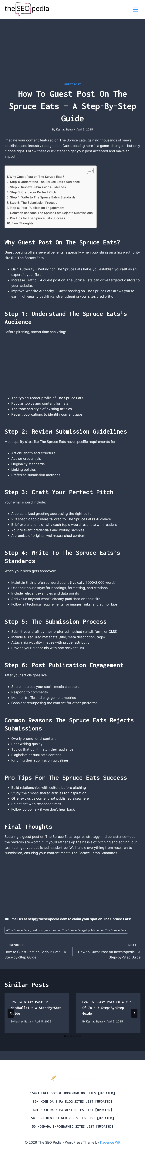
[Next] (134, 1013)
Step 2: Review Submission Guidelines (38, 187)
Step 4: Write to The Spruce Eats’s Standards (43, 197)
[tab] (65, 1036)
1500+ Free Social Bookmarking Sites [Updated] (72, 1093)
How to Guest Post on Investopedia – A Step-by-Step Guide (109, 951)
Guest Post (72, 84)
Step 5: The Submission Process (33, 202)
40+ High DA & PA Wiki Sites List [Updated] (72, 1110)
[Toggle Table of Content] (88, 171)
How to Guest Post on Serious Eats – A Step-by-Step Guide (35, 951)
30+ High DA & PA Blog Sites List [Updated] (72, 1101)
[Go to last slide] (11, 1013)
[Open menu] (135, 9)
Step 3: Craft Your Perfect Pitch (33, 192)
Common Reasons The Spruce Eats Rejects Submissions (51, 213)
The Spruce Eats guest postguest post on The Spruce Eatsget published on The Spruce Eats (66, 930)
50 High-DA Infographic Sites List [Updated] (72, 1126)
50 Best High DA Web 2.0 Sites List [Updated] (72, 1118)
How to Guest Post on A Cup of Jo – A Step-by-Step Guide (106, 1007)
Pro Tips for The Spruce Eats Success (37, 218)
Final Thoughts (23, 223)
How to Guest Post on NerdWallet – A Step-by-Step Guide (36, 1007)
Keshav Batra (64, 129)
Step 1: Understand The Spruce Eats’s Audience (45, 182)
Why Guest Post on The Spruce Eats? (36, 177)
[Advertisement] (72, 54)
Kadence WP (110, 1142)
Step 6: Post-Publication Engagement (36, 208)
